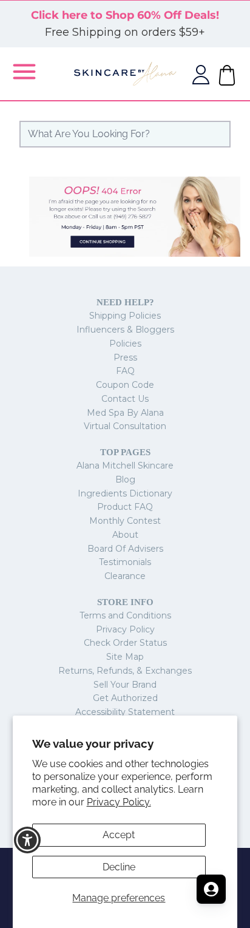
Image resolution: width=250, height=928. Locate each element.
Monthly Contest (125, 520)
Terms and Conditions (125, 615)
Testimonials (125, 562)
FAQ (125, 370)
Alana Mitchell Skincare (125, 465)
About (125, 534)
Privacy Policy (125, 629)
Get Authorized (125, 698)
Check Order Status (125, 642)
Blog (125, 479)
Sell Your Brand (125, 684)
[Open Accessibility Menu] (27, 840)
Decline (119, 867)
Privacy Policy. (119, 802)
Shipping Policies (125, 315)
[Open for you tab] (211, 889)
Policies (125, 343)
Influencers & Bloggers (125, 329)
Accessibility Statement (125, 711)
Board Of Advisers (125, 548)
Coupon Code (125, 384)
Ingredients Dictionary (125, 493)
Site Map (125, 656)
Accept (119, 835)
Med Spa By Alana (125, 412)
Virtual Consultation (125, 426)
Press (125, 357)
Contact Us (125, 398)
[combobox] (125, 134)
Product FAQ (125, 506)
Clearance (125, 576)
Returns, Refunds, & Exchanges (125, 670)
